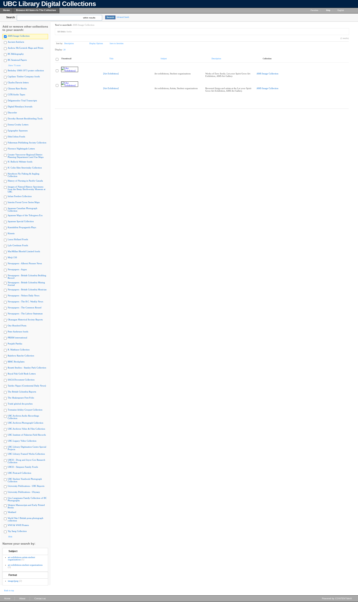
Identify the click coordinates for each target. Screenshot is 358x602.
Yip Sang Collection (17, 531)
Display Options (96, 43)
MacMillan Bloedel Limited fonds (24, 251)
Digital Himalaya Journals (20, 106)
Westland (12, 512)
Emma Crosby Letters (18, 124)
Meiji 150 (12, 257)
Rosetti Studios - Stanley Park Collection (27, 367)
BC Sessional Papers (17, 60)
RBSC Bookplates (16, 361)
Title (111, 58)
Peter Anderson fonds (18, 331)
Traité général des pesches (20, 403)
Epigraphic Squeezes (18, 130)
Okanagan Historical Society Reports (25, 319)
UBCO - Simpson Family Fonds (23, 467)
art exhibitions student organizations (25, 565)
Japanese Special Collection (21, 221)
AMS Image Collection (19, 36)
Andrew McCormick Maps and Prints (25, 48)
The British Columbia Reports (22, 391)
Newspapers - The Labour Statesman (25, 313)
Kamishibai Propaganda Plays (22, 227)
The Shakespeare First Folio (21, 397)
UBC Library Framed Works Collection (26, 454)
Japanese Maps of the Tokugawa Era (25, 215)
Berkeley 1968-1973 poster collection (26, 70)
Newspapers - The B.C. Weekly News (25, 301)
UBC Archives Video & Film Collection (26, 429)
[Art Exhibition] (111, 73)
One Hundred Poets (17, 325)
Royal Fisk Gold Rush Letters (22, 373)
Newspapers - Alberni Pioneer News (25, 263)
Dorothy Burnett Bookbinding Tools (25, 118)
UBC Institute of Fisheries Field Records (27, 435)
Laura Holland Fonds (18, 239)
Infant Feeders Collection (20, 196)
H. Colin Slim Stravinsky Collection (25, 167)
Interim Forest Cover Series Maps (24, 202)
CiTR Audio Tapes (16, 94)
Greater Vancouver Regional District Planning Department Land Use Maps (26, 155)
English (341, 10)
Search (10, 17)
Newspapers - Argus (17, 269)
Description (69, 43)
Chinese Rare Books (17, 88)
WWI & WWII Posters (18, 525)
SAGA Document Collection (21, 379)
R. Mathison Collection (19, 349)
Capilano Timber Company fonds (24, 76)
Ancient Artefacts (16, 42)
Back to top (9, 590)
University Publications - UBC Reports (26, 486)
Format (12, 575)
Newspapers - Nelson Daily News (23, 295)
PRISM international (17, 337)
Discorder (12, 112)
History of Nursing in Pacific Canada (25, 180)
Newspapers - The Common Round (24, 307)
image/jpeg (13, 581)
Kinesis (11, 233)
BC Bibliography (16, 54)
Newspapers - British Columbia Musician (27, 289)
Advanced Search (122, 17)
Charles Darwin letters (18, 82)
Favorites (314, 10)
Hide (10, 536)
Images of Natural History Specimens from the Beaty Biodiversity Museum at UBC (26, 189)
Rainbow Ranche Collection (21, 355)
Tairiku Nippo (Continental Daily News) (27, 385)
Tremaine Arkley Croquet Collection (25, 409)
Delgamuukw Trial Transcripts (22, 100)
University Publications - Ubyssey (24, 492)
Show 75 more (14, 65)
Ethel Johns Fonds (16, 136)
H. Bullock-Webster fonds (20, 161)
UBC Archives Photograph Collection (25, 423)
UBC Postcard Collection (19, 473)
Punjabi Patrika (15, 343)
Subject (12, 551)
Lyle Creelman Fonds (18, 245)
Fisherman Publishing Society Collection (27, 142)
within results (89, 18)
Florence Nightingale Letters (21, 148)
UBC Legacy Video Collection (22, 441)
